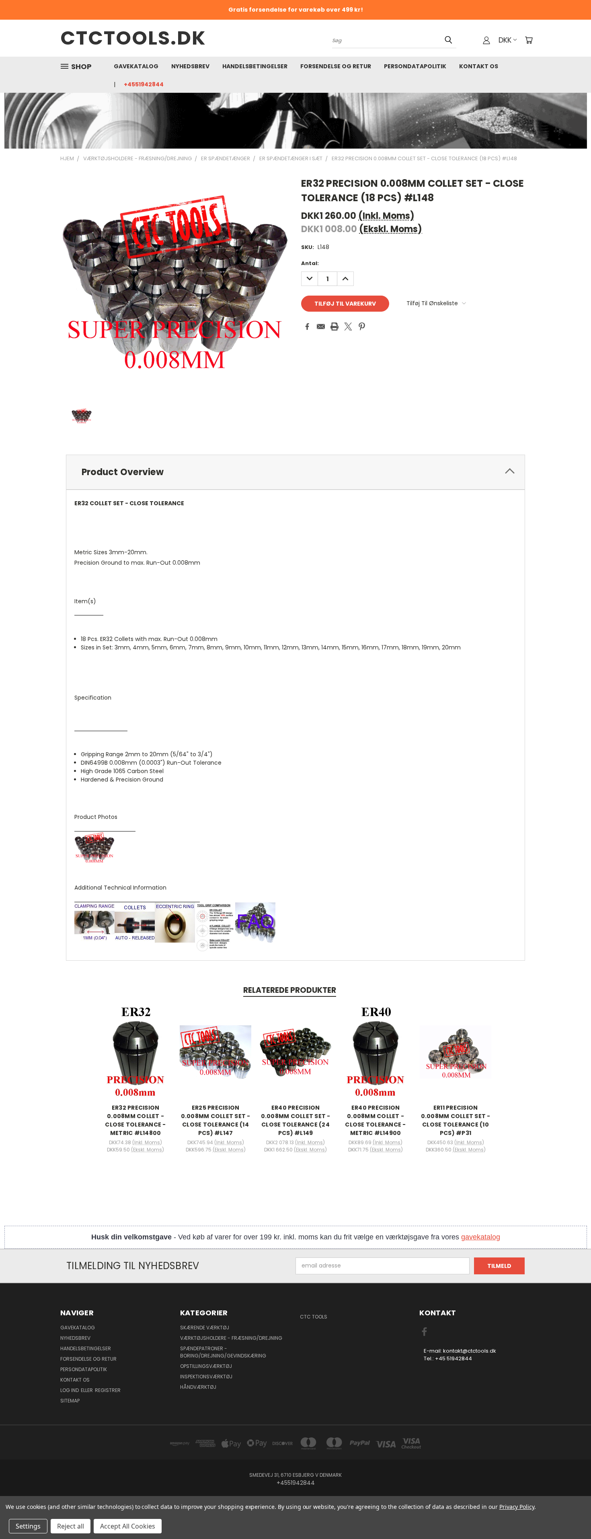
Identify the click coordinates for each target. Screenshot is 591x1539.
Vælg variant (135, 1058)
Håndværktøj (198, 1387)
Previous (570, 1514)
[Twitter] (348, 326)
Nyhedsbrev (190, 66)
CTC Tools (313, 1316)
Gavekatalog (136, 66)
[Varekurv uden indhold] (529, 40)
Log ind (70, 1390)
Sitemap (70, 1400)
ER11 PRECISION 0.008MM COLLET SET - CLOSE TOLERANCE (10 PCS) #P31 (455, 1120)
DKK (505, 40)
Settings (28, 1526)
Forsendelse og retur (335, 66)
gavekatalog (480, 1237)
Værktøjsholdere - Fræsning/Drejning (231, 1338)
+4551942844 (144, 84)
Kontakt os (478, 66)
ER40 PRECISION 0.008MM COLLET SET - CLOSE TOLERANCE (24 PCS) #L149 (295, 1120)
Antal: (310, 263)
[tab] (295, 472)
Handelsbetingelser (254, 66)
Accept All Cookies (127, 1526)
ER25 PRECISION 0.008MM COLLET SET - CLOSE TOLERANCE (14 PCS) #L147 (215, 1120)
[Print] (334, 326)
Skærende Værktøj (204, 1327)
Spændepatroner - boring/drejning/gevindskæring (223, 1352)
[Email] (321, 326)
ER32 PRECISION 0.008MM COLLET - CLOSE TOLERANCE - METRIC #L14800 (135, 1120)
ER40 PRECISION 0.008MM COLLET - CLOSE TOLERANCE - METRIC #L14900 (375, 1120)
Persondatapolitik (415, 66)
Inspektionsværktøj (206, 1376)
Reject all (70, 1526)
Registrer (108, 1390)
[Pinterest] (362, 326)
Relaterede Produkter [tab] (289, 990)
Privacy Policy (516, 1506)
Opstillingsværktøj (206, 1366)
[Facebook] (307, 326)
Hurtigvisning (135, 1043)
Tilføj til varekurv (295, 1058)
